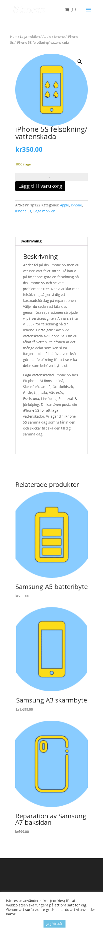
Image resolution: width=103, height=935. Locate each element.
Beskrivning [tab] (31, 241)
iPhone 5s (23, 211)
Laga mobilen (30, 36)
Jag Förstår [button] (54, 923)
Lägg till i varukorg (40, 186)
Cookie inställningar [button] (24, 924)
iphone (59, 36)
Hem (13, 36)
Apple (46, 36)
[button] (79, 61)
